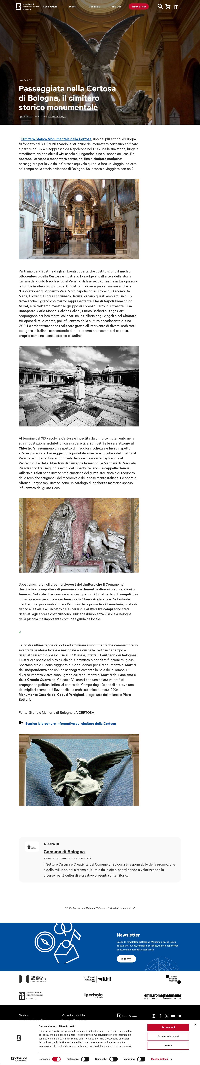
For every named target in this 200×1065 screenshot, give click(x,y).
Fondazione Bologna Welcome (35, 1019)
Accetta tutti (168, 1027)
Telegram (179, 1016)
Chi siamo (24, 1015)
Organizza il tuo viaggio (73, 1019)
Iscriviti (126, 958)
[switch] (85, 1059)
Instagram (153, 1016)
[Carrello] (168, 6)
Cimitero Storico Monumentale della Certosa (56, 138)
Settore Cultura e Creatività (67, 864)
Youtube (173, 1016)
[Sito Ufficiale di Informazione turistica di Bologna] (18, 6)
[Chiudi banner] (195, 1024)
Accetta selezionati (168, 1036)
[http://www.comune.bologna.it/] (93, 999)
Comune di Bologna (57, 116)
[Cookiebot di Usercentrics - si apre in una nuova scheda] (19, 1059)
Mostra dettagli (159, 1059)
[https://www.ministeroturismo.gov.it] (33, 983)
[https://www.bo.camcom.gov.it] (31, 999)
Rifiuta (168, 1045)
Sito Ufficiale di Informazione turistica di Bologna (31, 6)
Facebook (160, 1016)
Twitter (166, 1016)
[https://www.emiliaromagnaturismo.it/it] (162, 999)
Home (22, 80)
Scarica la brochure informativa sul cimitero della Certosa (70, 723)
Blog (29, 80)
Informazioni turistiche (73, 1015)
